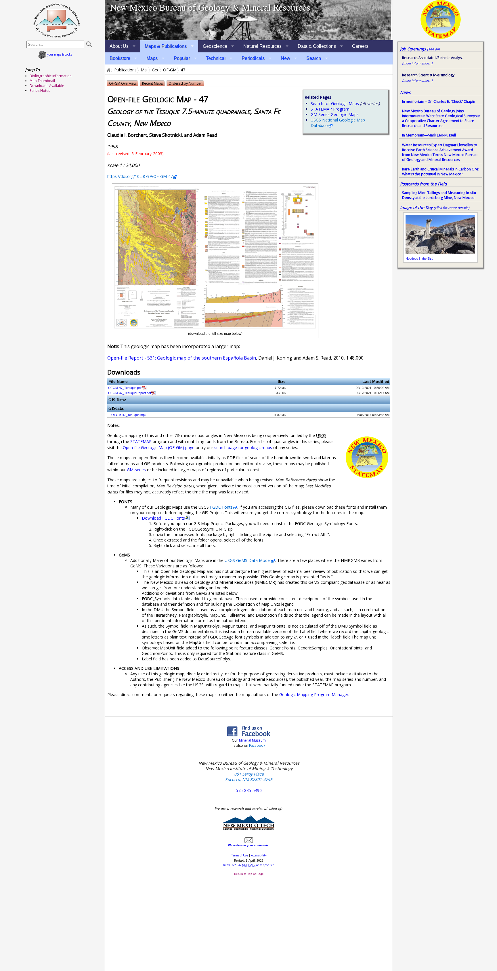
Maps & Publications (166, 46)
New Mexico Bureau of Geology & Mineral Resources (210, 7)
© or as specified (248, 865)
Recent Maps (152, 83)
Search (313, 58)
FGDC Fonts (221, 507)
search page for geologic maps (243, 447)
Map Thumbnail (42, 80)
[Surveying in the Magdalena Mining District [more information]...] (249, 20)
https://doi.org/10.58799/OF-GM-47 (140, 176)
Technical (215, 58)
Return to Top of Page (249, 873)
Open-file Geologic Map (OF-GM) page (158, 447)
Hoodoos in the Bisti (419, 258)
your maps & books (59, 54)
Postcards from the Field (423, 184)
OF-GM (170, 70)
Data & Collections (317, 46)
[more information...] (417, 63)
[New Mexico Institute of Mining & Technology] (249, 828)
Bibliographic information (51, 75)
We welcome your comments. (248, 845)
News (405, 92)
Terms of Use (239, 855)
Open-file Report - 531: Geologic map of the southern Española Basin (181, 358)
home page (56, 20)
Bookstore (120, 58)
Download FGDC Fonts (163, 518)
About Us (119, 46)
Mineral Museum (252, 740)
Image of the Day (416, 207)
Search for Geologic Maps (335, 103)
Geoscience (215, 46)
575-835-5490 (249, 790)
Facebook (257, 745)
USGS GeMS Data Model (248, 560)
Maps (152, 58)
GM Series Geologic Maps (335, 114)
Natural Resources (262, 46)
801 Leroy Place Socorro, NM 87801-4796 (248, 776)
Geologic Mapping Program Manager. (314, 694)
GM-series (136, 469)
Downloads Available (47, 85)
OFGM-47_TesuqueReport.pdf (129, 393)
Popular (182, 58)
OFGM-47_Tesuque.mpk (128, 415)
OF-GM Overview (122, 83)
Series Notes (40, 90)
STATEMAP (141, 441)
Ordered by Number (185, 83)
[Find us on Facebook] (248, 734)
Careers (360, 46)
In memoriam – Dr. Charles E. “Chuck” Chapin (438, 101)
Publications (125, 70)
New (285, 58)
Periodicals (253, 58)
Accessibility (259, 855)
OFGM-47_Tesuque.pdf (125, 387)
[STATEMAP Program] (440, 37)
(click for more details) (451, 207)
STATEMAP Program (330, 109)
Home (108, 70)
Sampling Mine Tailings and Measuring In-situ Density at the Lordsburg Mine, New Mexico (439, 195)
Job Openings (420, 49)
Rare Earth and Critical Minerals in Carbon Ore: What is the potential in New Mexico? (440, 171)
